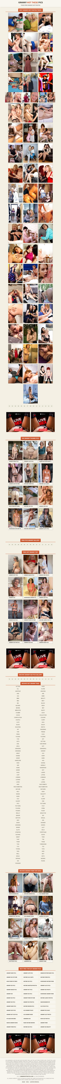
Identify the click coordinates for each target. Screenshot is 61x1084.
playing (18, 808)
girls (17, 746)
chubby (18, 713)
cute (18, 722)
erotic (43, 727)
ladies (43, 772)
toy (43, 846)
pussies (18, 810)
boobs (18, 708)
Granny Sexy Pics (11, 1010)
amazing (43, 691)
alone (43, 689)
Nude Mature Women (29, 1022)
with (43, 856)
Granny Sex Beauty (46, 1027)
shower (43, 822)
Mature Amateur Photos (30, 985)
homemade (43, 767)
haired (18, 756)
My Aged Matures (11, 1018)
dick (43, 722)
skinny (18, 827)
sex (43, 815)
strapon (17, 832)
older (43, 799)
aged (43, 686)
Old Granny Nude (28, 1014)
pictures (18, 806)
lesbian (18, 777)
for (18, 732)
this (18, 844)
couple (18, 720)
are (43, 693)
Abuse (23, 1081)
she (43, 820)
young (43, 861)
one (43, 801)
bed (18, 701)
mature (18, 789)
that (18, 839)
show (18, 822)
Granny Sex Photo (45, 989)
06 (24, 406)
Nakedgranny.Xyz (45, 1002)
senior (18, 815)
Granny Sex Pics (11, 985)
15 (51, 406)
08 (30, 406)
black (43, 703)
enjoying (18, 727)
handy (18, 758)
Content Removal (34, 1081)
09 (33, 406)
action (18, 686)
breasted (18, 710)
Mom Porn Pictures (12, 981)
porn (43, 808)
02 (12, 406)
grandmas (43, 748)
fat (18, 729)
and (18, 693)
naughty (43, 794)
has (43, 760)
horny (18, 770)
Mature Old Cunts (28, 977)
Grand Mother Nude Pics (47, 973)
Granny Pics (30, 2)
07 (27, 406)
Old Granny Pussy (28, 1010)
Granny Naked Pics (12, 989)
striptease (43, 832)
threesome (43, 844)
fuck (43, 734)
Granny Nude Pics (11, 973)
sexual (43, 818)
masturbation (43, 787)
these (43, 842)
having (43, 763)
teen (43, 837)
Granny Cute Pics (28, 973)
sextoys (18, 818)
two (18, 851)
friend (43, 732)
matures (43, 789)
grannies (18, 751)
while (18, 856)
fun (18, 739)
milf (18, 791)
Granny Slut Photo (46, 1014)
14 (48, 406)
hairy (43, 756)
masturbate (43, 784)
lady (18, 775)
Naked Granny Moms (12, 1022)
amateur (17, 691)
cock (43, 713)
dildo (18, 724)
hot (43, 770)
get (43, 739)
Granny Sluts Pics (45, 985)
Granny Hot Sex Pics (12, 1014)
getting (43, 741)
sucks (43, 834)
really (18, 813)
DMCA (27, 1081)
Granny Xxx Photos (29, 1002)
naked (18, 794)
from (18, 734)
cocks (18, 715)
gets (18, 741)
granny (43, 751)
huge (17, 772)
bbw (18, 698)
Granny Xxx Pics (28, 993)
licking (18, 779)
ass (18, 696)
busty (43, 710)
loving (43, 782)
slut (43, 827)
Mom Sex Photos (45, 1018)
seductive (43, 813)
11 (39, 406)
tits (18, 846)
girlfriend (43, 744)
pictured (43, 803)
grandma (18, 748)
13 (45, 406)
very (43, 851)
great (18, 753)
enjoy (43, 724)
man (18, 784)
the (43, 839)
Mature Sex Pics (28, 981)
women (43, 858)
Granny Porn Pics (11, 1027)
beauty (43, 698)
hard (43, 758)
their (18, 842)
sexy (18, 820)
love (43, 779)
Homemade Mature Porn (47, 981)
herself (43, 765)
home (18, 767)
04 (18, 406)
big (18, 703)
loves (18, 782)
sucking (18, 834)
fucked (18, 736)
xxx (18, 861)
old (18, 799)
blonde (18, 705)
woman (18, 858)
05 (21, 406)
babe (43, 696)
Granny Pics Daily (45, 1010)
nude (17, 796)
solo (43, 830)
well (17, 854)
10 (36, 406)
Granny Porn (44, 1022)
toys (43, 849)
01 (9, 406)
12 (42, 406)
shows (43, 825)
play (43, 806)
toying (18, 849)
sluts (18, 830)
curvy (43, 720)
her (18, 765)
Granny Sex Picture (12, 977)
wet (43, 854)
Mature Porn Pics (45, 977)
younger (17, 863)
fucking (43, 736)
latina (43, 775)
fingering (43, 729)
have (18, 763)
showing (18, 825)
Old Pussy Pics (44, 1006)
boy (43, 708)
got (43, 746)
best (43, 701)
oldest (18, 801)
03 (15, 406)
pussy (43, 810)
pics (18, 803)
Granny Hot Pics (28, 989)
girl (18, 744)
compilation (18, 717)
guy (43, 753)
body (43, 705)
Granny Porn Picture (29, 998)
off (43, 796)
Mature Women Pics (29, 1006)
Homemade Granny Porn (47, 993)
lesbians (43, 777)
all (18, 689)
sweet (18, 837)
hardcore (18, 760)
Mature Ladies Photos (47, 998)
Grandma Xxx (27, 1018)
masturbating (18, 787)
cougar (43, 717)
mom (43, 791)
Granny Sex (10, 993)
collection (43, 715)
